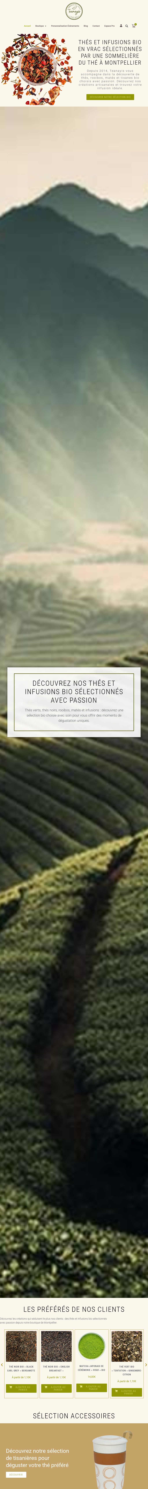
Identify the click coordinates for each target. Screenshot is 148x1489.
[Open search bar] (126, 26)
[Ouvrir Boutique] (46, 26)
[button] (21, 1388)
